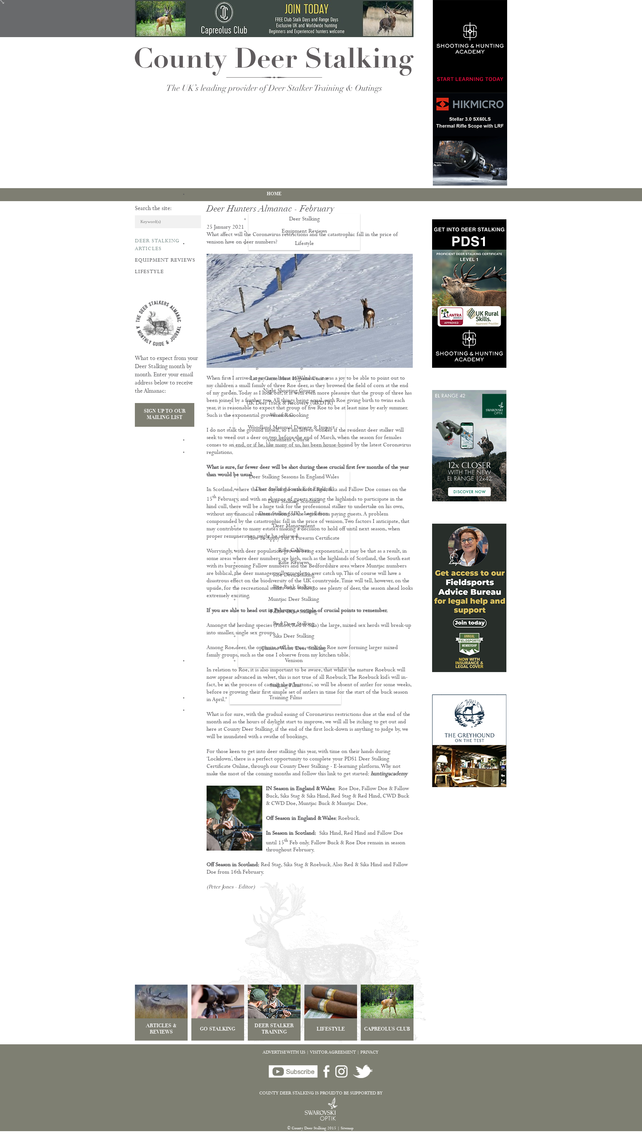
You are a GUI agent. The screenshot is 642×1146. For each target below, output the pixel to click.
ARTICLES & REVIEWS (161, 1029)
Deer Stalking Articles (157, 245)
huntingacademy (389, 774)
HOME (274, 194)
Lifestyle (149, 272)
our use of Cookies (138, 1142)
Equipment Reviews (165, 260)
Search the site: (153, 209)
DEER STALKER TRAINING (274, 1029)
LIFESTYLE (331, 1029)
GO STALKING (217, 1029)
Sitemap (347, 1128)
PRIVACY (369, 1052)
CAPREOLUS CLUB (387, 1029)
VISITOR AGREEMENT (333, 1052)
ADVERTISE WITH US (284, 1052)
